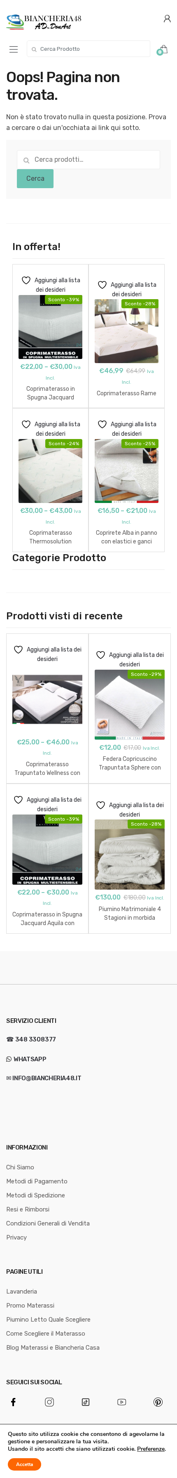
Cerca (35, 178)
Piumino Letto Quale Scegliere (48, 1319)
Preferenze (151, 1449)
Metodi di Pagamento (37, 1181)
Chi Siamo (20, 1167)
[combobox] (88, 48)
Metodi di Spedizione (35, 1195)
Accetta (24, 1464)
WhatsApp (29, 1059)
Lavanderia (21, 1291)
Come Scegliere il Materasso (45, 1333)
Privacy (16, 1237)
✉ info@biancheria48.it (43, 1078)
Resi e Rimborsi (27, 1209)
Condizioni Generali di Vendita (48, 1223)
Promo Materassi (30, 1305)
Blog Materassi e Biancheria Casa (53, 1347)
